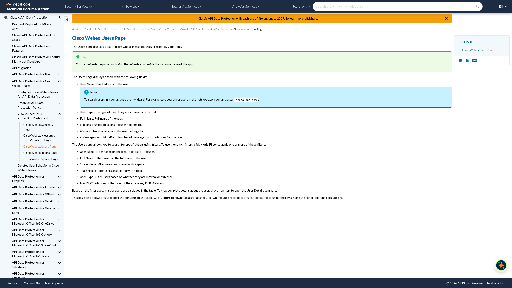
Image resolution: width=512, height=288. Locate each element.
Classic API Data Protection (100, 29)
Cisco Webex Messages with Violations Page (39, 138)
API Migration (21, 68)
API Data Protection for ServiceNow (28, 276)
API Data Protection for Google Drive (33, 210)
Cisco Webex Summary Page (38, 127)
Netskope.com (55, 283)
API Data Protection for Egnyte (33, 187)
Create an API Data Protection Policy (31, 105)
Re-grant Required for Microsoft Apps (34, 26)
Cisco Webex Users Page (40, 146)
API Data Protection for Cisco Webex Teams (32, 83)
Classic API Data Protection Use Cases (33, 37)
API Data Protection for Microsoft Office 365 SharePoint (34, 243)
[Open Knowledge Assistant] (501, 265)
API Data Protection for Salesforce (28, 265)
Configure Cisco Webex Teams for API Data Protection (38, 94)
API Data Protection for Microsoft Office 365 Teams (31, 254)
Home (75, 29)
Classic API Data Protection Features (31, 48)
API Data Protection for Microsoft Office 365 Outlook (32, 232)
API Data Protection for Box (31, 74)
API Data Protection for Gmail (32, 201)
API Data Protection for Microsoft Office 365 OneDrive (33, 221)
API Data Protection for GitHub (33, 194)
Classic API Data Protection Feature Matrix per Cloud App (36, 59)
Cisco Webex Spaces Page (40, 159)
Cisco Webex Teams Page (40, 152)
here (314, 18)
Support (13, 283)
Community (32, 283)
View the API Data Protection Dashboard (33, 116)
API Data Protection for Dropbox (28, 179)
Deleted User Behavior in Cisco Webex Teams (38, 168)
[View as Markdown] (473, 60)
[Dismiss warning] (446, 18)
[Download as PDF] (467, 60)
